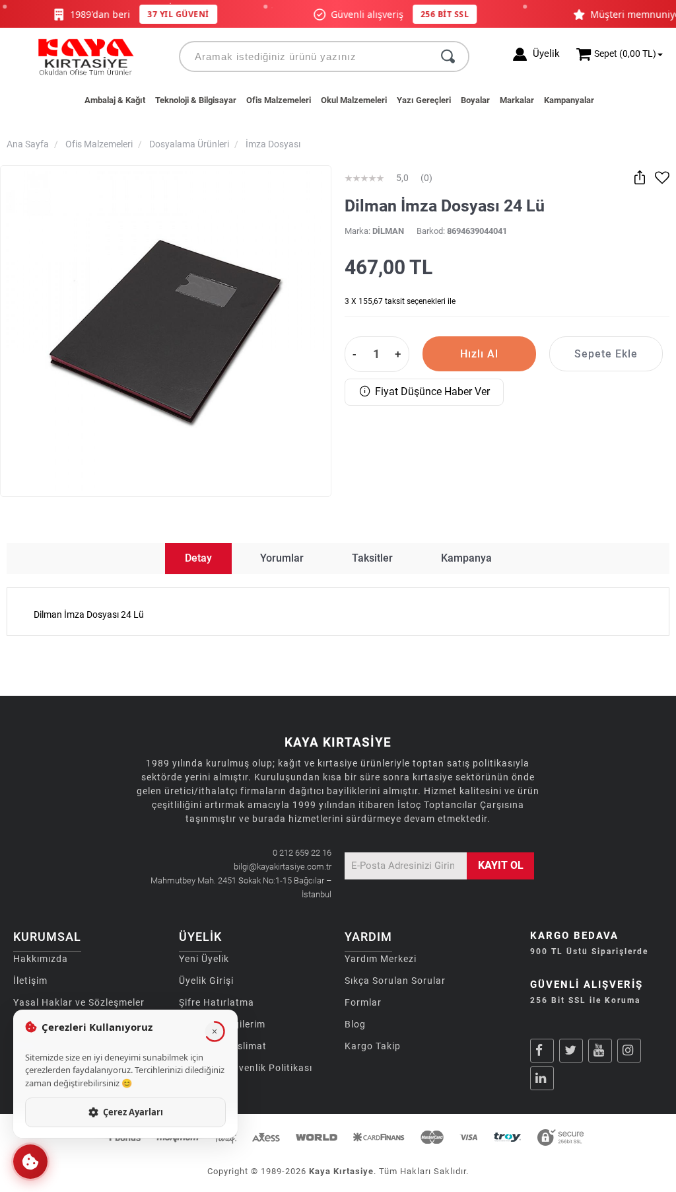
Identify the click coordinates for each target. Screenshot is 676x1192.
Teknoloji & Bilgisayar (195, 100)
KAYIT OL (501, 865)
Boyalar (475, 100)
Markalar (517, 100)
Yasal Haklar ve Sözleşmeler (79, 1002)
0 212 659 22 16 (302, 853)
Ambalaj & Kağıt (114, 100)
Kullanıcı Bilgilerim (222, 1024)
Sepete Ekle (606, 354)
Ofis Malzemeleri (278, 100)
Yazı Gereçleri (424, 100)
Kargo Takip (373, 1046)
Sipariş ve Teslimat (223, 1046)
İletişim (30, 980)
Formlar (363, 1002)
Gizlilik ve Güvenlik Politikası (245, 1067)
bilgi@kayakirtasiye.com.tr (282, 867)
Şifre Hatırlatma (216, 1002)
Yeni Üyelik (204, 958)
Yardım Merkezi (381, 958)
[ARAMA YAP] (448, 56)
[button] (30, 1161)
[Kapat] (214, 1031)
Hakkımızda (40, 958)
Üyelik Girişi (206, 980)
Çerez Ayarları (133, 1112)
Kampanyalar (569, 100)
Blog (355, 1024)
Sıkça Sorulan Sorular (395, 980)
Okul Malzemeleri (354, 100)
